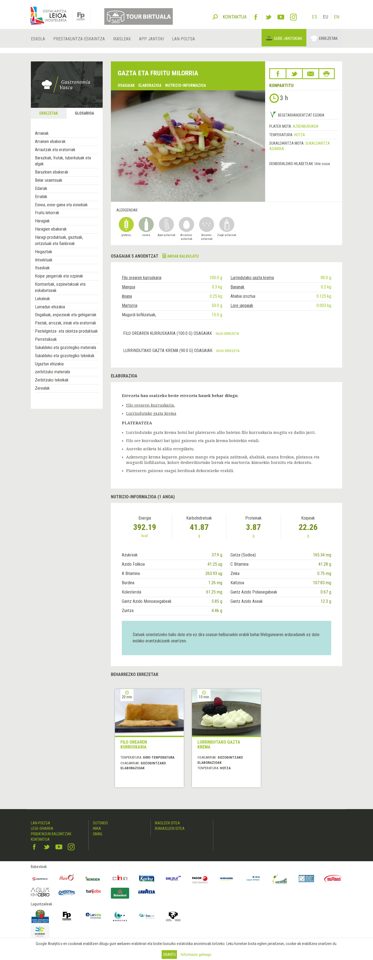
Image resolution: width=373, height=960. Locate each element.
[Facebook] (255, 17)
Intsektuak (43, 260)
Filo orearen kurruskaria (141, 277)
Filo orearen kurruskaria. (150, 405)
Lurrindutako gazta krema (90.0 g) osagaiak (168, 350)
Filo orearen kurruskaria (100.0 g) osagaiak (168, 333)
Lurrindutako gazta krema (252, 277)
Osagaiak (126, 85)
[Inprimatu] (326, 73)
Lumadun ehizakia (50, 306)
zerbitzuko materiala (52, 371)
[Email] (310, 73)
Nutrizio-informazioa (185, 85)
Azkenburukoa (305, 126)
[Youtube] (280, 17)
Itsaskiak (42, 267)
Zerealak (42, 388)
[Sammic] (40, 878)
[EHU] (173, 916)
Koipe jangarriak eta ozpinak (59, 276)
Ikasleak (122, 38)
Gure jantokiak (288, 38)
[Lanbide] (93, 916)
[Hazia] (67, 878)
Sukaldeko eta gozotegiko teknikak (64, 355)
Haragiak (42, 220)
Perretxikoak (46, 339)
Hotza (299, 135)
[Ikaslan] (146, 916)
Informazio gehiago (196, 954)
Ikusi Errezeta (227, 333)
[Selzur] (173, 878)
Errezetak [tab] (48, 113)
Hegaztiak (43, 251)
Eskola (38, 38)
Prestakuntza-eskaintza (79, 38)
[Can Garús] (280, 878)
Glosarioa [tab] (84, 113)
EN (336, 17)
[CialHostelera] (120, 878)
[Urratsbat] (40, 931)
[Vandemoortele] (226, 878)
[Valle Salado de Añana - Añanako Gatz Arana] (306, 878)
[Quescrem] (67, 893)
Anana (127, 296)
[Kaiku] (146, 878)
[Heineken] (93, 878)
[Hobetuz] (120, 916)
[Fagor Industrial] (200, 878)
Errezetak (328, 38)
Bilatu (215, 16)
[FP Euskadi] (67, 916)
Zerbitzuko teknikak (52, 380)
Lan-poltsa (183, 38)
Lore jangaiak (241, 305)
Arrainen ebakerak (50, 141)
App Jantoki (151, 38)
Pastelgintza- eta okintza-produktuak (66, 331)
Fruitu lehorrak (47, 212)
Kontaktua (40, 839)
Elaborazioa (149, 85)
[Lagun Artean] (253, 878)
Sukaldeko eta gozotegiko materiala (65, 347)
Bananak (237, 287)
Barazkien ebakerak (51, 172)
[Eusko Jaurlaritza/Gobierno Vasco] (40, 916)
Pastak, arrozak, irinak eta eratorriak (65, 323)
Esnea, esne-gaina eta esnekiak (61, 204)
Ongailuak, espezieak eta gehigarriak (65, 314)
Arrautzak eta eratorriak (55, 149)
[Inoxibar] (333, 878)
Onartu (169, 954)
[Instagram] (293, 17)
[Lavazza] (146, 890)
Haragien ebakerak (51, 229)
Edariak (41, 188)
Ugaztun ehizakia (49, 363)
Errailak (41, 196)
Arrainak (42, 133)
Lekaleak (42, 298)
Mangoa (128, 287)
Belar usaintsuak (48, 180)
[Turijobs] (93, 891)
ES (314, 17)
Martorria (129, 305)
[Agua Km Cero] (40, 892)
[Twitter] (268, 17)
